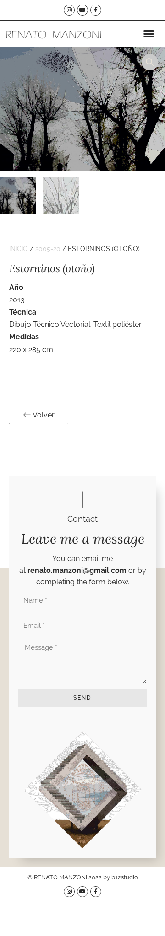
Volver (43, 415)
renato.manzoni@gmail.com (77, 570)
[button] (148, 34)
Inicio (18, 248)
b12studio (124, 877)
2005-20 (47, 248)
